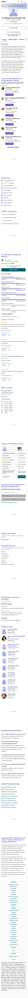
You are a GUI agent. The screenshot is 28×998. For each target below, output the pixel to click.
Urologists (13, 934)
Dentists (13, 892)
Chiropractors (13, 890)
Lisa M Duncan (11, 672)
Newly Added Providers (13, 940)
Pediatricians (13, 922)
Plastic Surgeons (13, 924)
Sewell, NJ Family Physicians (8, 805)
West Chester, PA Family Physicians (9, 802)
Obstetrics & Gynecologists (13, 910)
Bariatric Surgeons (13, 886)
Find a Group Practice (13, 944)
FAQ (13, 950)
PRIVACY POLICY (13, 956)
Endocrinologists (13, 898)
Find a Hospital (13, 942)
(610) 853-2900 (6, 399)
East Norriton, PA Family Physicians (9, 796)
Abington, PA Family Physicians (8, 798)
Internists (13, 906)
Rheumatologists (13, 932)
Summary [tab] (4, 39)
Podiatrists (13, 926)
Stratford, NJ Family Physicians (8, 807)
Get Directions (4, 396)
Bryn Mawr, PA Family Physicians (8, 787)
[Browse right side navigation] (24, 2)
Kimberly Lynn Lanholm (13, 665)
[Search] (19, 2)
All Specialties (13, 938)
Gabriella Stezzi (11, 679)
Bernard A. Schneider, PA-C (12, 118)
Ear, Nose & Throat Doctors (13, 896)
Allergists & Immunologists (13, 884)
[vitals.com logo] (3, 1)
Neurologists (13, 908)
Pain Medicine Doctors (13, 920)
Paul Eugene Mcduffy (13, 687)
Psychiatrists (13, 928)
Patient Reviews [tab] (12, 39)
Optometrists (13, 916)
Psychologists (13, 930)
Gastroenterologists (13, 902)
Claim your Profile (16, 19)
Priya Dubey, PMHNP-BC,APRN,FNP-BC (16, 637)
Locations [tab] (21, 39)
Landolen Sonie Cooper (13, 651)
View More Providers (13, 147)
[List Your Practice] (22, 2)
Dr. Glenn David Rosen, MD (12, 87)
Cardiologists (13, 888)
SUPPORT (13, 947)
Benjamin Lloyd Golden (13, 644)
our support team (10, 874)
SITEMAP (13, 953)
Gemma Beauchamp (13, 629)
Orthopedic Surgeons (13, 918)
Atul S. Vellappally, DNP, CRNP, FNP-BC (15, 98)
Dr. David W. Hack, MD (11, 108)
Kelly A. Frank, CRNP (11, 127)
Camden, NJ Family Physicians (8, 794)
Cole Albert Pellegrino (13, 658)
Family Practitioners (13, 900)
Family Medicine (5, 539)
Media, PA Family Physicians (7, 789)
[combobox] (13, 492)
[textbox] (13, 492)
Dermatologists (13, 894)
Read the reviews (15, 223)
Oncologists (13, 912)
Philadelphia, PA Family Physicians (9, 791)
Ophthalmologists (13, 914)
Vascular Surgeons (13, 936)
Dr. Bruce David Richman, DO (13, 136)
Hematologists (13, 904)
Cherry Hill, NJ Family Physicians (8, 800)
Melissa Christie (11, 694)
